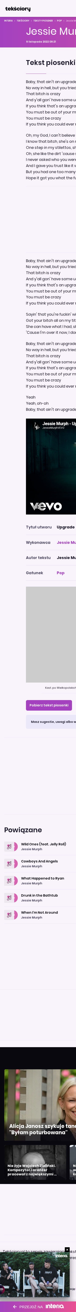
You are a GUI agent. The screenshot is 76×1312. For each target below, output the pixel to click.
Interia (8, 20)
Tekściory (23, 20)
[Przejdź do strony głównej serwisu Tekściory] (17, 8)
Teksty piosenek (43, 20)
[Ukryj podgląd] (67, 1249)
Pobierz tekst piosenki (49, 705)
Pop (59, 20)
